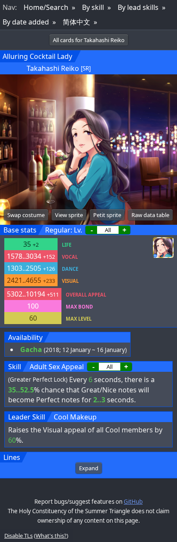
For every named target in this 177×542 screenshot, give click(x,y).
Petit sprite (107, 215)
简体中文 (76, 22)
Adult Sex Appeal (57, 366)
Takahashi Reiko (53, 68)
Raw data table (150, 215)
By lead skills (138, 7)
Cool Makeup (75, 417)
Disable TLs (18, 535)
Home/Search (46, 7)
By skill (93, 7)
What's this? (51, 535)
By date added (26, 22)
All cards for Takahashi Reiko (89, 40)
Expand (88, 468)
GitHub (133, 501)
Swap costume (26, 215)
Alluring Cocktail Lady (37, 56)
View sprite (69, 215)
